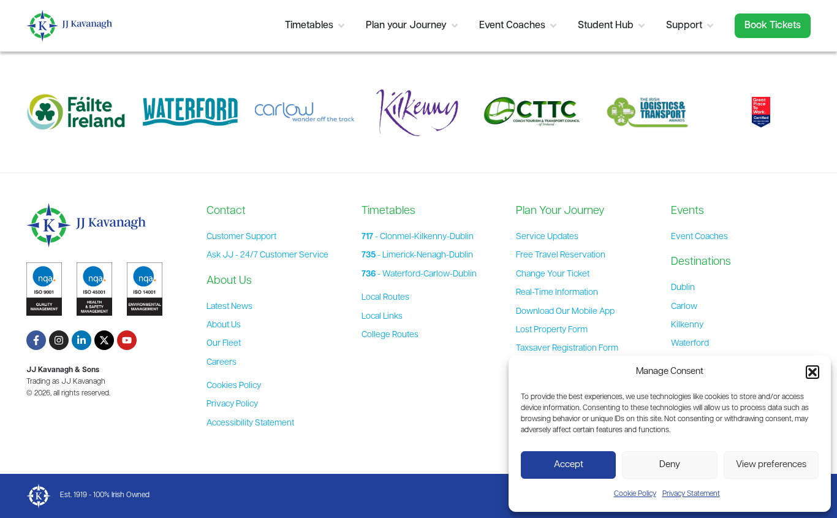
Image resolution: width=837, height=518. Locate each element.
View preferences (771, 465)
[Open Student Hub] (641, 25)
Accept (568, 465)
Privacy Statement (691, 494)
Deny (669, 465)
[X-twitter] (104, 340)
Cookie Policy (635, 494)
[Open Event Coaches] (553, 25)
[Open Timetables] (341, 25)
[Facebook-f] (36, 340)
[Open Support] (710, 25)
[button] (812, 372)
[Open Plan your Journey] (455, 25)
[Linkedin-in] (81, 340)
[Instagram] (59, 340)
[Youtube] (127, 340)
